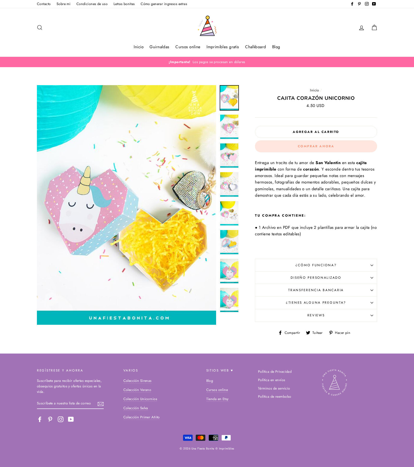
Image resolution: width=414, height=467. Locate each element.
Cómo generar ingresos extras (164, 3)
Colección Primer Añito (141, 417)
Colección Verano (137, 389)
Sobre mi (63, 3)
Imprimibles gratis (223, 47)
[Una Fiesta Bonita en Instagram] (60, 419)
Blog (276, 47)
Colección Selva (135, 408)
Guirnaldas (159, 47)
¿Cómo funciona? (316, 265)
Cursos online (188, 47)
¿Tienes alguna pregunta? (316, 302)
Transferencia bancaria (316, 290)
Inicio (139, 47)
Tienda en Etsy (217, 398)
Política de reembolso (274, 396)
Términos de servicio (274, 388)
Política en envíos (271, 380)
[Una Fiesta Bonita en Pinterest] (50, 419)
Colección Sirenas (137, 380)
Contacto (44, 3)
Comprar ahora (316, 146)
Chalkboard (255, 47)
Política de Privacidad (275, 371)
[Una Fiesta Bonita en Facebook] (40, 419)
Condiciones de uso (92, 3)
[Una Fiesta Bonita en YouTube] (71, 419)
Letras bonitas (124, 3)
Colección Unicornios (140, 398)
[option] (207, 62)
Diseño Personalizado (316, 277)
